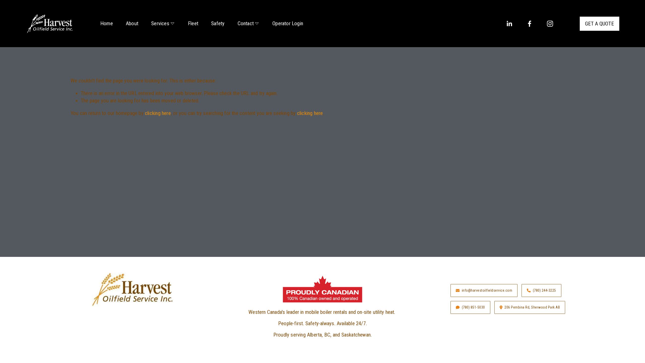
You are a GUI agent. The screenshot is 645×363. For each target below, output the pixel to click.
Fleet (193, 23)
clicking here (158, 113)
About (132, 23)
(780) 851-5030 (473, 307)
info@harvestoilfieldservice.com (487, 290)
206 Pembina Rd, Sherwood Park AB (532, 307)
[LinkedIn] (509, 23)
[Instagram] (550, 23)
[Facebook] (529, 23)
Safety (217, 23)
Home (106, 23)
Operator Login (287, 23)
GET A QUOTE (599, 24)
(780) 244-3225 (544, 290)
